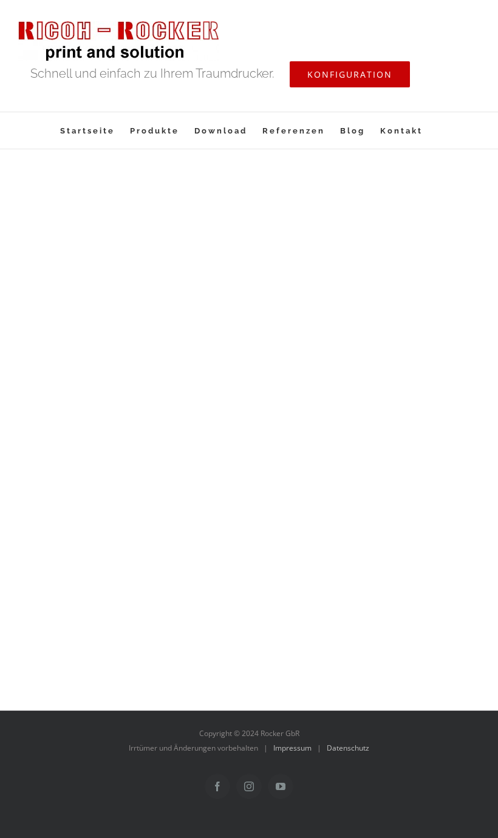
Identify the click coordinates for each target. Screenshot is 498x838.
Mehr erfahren (407, 264)
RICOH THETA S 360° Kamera (172, 439)
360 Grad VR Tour (172, 285)
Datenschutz (348, 748)
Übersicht (371, 532)
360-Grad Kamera (391, 225)
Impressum (292, 748)
